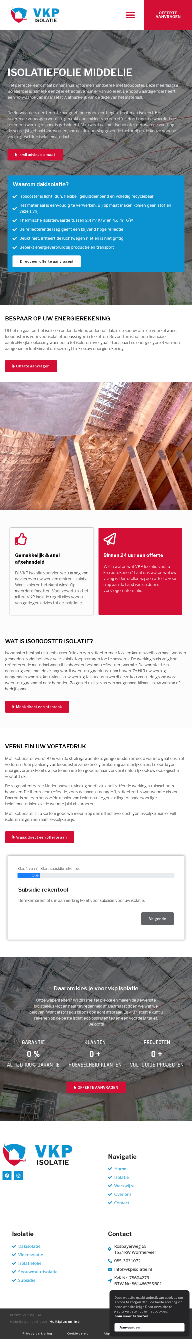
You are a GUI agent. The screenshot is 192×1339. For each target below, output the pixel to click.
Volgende (157, 919)
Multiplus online (65, 1322)
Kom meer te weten (131, 1316)
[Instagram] (18, 1175)
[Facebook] (7, 1175)
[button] (130, 14)
